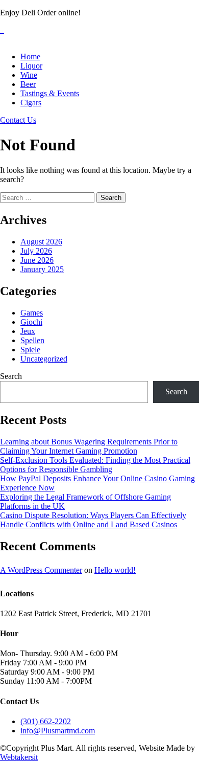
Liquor (31, 65)
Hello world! (115, 570)
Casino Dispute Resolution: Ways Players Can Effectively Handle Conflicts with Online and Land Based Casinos (93, 520)
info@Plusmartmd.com (57, 730)
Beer (28, 84)
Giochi (31, 322)
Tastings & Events (49, 93)
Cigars (30, 102)
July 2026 (36, 250)
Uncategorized (43, 358)
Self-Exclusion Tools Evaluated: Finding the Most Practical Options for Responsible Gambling (95, 465)
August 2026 (41, 241)
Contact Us (18, 120)
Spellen (32, 340)
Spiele (30, 349)
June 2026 (37, 260)
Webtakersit (19, 757)
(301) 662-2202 (45, 721)
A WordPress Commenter (41, 570)
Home (30, 56)
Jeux (27, 331)
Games (31, 312)
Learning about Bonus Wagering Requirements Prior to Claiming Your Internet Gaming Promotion (89, 446)
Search (11, 376)
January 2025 (42, 269)
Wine (28, 75)
